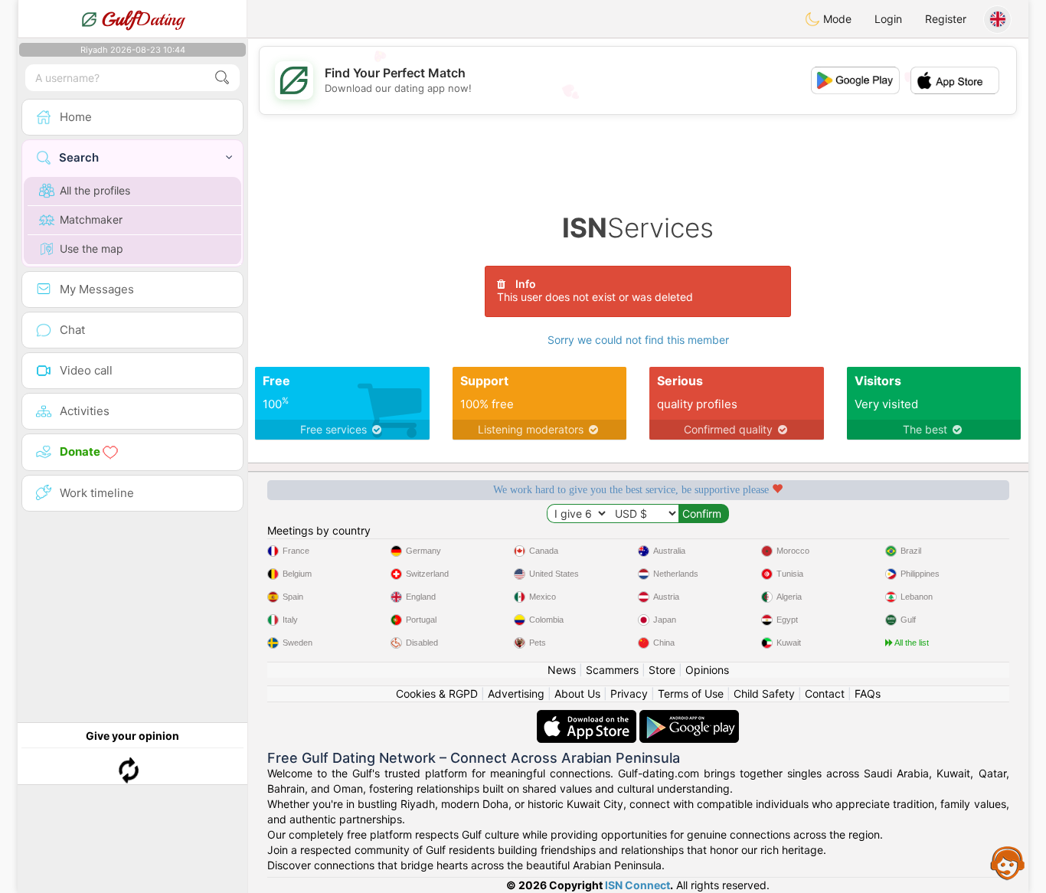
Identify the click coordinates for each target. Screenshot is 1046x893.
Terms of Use (691, 693)
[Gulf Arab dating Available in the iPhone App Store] (588, 717)
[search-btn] (222, 77)
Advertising (516, 693)
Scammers (612, 669)
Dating (143, 19)
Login (888, 18)
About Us (577, 693)
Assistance (1008, 862)
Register (945, 18)
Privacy (629, 693)
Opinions (707, 669)
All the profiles (95, 190)
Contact (825, 693)
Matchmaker (91, 219)
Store (662, 669)
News (562, 669)
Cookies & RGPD (437, 693)
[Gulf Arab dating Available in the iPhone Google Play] (689, 717)
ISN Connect (637, 884)
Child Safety (764, 693)
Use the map (91, 248)
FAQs (868, 693)
